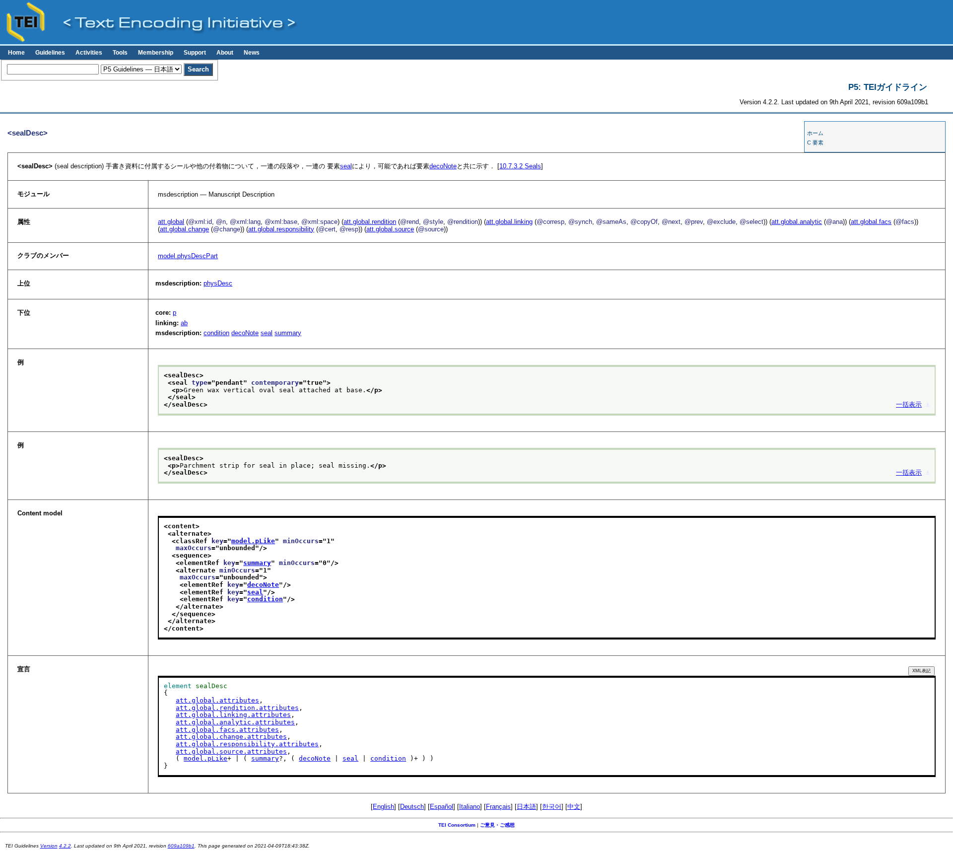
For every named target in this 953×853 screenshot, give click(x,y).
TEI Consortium (457, 825)
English (383, 806)
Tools (120, 53)
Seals (520, 166)
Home (16, 53)
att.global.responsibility (281, 229)
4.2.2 (65, 846)
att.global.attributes (217, 700)
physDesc (218, 283)
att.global (171, 221)
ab (184, 323)
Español (441, 806)
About (224, 53)
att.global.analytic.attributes (235, 722)
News (252, 53)
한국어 (551, 806)
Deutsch (412, 806)
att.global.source (390, 229)
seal (346, 166)
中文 (573, 806)
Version (49, 846)
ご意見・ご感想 (497, 825)
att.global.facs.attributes (227, 729)
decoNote (443, 166)
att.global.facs (871, 221)
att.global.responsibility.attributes (247, 744)
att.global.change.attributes (231, 736)
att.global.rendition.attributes (237, 707)
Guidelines (50, 53)
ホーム (815, 133)
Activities (88, 53)
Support (195, 53)
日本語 (526, 806)
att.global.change (184, 229)
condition (216, 333)
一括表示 (909, 404)
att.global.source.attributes (231, 751)
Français (498, 806)
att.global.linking (509, 221)
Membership (155, 53)
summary (287, 333)
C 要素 (815, 142)
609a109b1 (181, 846)
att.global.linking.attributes (233, 714)
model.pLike (253, 541)
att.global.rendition (369, 221)
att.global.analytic (796, 221)
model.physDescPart (188, 256)
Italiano (469, 806)
